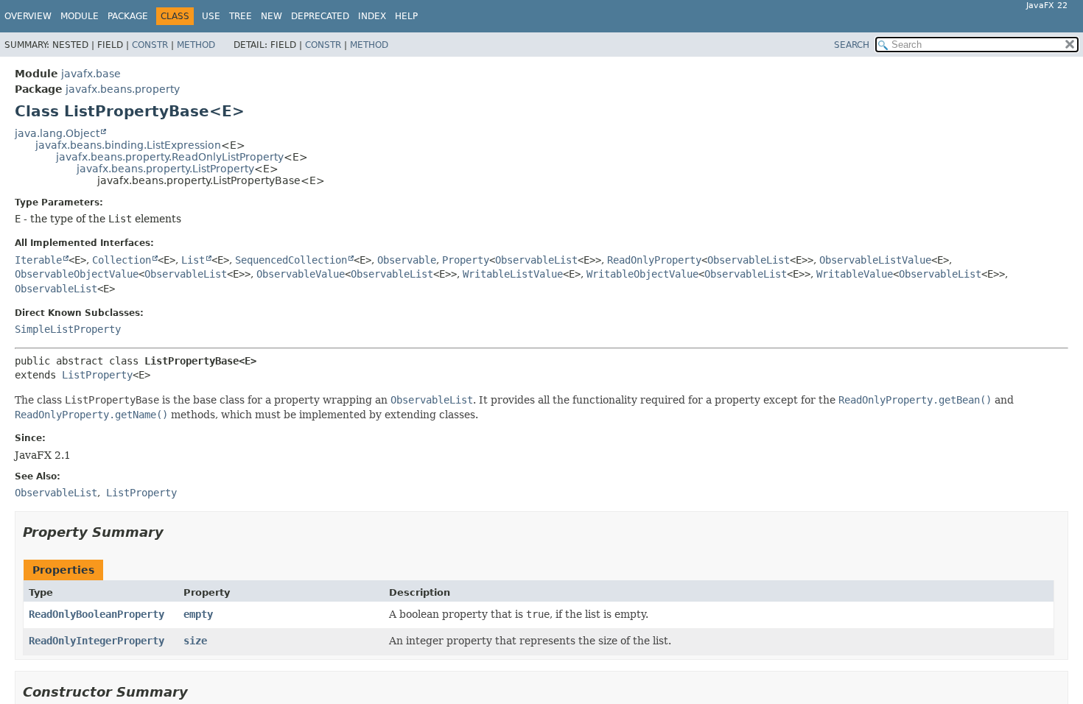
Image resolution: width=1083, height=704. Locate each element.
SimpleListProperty (68, 329)
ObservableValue (300, 274)
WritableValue (854, 274)
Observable (406, 260)
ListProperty (97, 375)
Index (372, 16)
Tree (240, 16)
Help (406, 16)
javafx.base (91, 74)
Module (79, 16)
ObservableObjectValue (77, 274)
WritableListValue (513, 274)
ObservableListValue (875, 260)
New (271, 16)
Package (128, 16)
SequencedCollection (291, 260)
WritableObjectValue (642, 274)
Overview (28, 16)
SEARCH (851, 45)
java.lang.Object (57, 133)
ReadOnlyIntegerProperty (96, 641)
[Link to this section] (174, 532)
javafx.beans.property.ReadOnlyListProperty (170, 157)
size (195, 641)
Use (211, 16)
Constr (150, 45)
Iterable (38, 260)
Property (465, 260)
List (193, 260)
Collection (121, 260)
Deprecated (320, 16)
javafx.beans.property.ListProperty (165, 169)
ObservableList (536, 260)
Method (196, 45)
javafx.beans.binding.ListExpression (128, 145)
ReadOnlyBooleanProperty (96, 614)
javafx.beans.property (123, 89)
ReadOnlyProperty (654, 260)
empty (198, 614)
